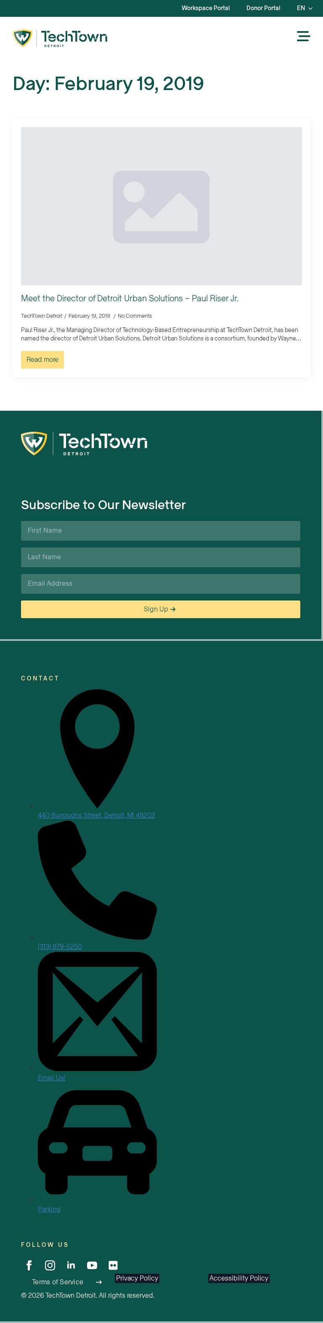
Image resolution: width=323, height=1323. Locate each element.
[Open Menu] (303, 37)
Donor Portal (263, 8)
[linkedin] (71, 1265)
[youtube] (92, 1265)
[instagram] (50, 1265)
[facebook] (29, 1265)
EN (301, 8)
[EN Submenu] (313, 8)
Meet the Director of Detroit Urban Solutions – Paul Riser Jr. (129, 299)
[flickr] (113, 1265)
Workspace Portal (206, 8)
